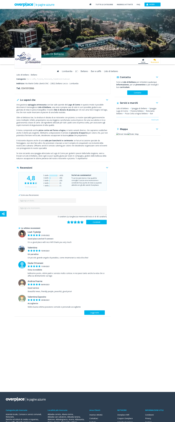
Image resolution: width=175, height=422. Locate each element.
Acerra (71, 419)
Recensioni (155, 62)
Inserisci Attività (95, 415)
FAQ (138, 4)
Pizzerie (40, 79)
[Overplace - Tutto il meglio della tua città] (90, 4)
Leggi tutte (94, 312)
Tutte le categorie (104, 4)
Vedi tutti (155, 120)
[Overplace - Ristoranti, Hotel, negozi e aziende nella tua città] (34, 4)
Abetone (51, 419)
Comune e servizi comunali (30, 414)
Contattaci (93, 418)
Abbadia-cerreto (54, 414)
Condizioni (149, 415)
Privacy (148, 418)
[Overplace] (58, 71)
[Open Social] (3, 214)
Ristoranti (48, 79)
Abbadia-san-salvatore (57, 417)
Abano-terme (67, 414)
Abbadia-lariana (73, 417)
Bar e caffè (31, 79)
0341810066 (27, 88)
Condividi (96, 222)
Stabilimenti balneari (61, 79)
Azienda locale (12, 414)
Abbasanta (79, 419)
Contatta (137, 92)
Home (143, 62)
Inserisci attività (125, 4)
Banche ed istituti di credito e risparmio (22, 419)
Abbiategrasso (62, 419)
